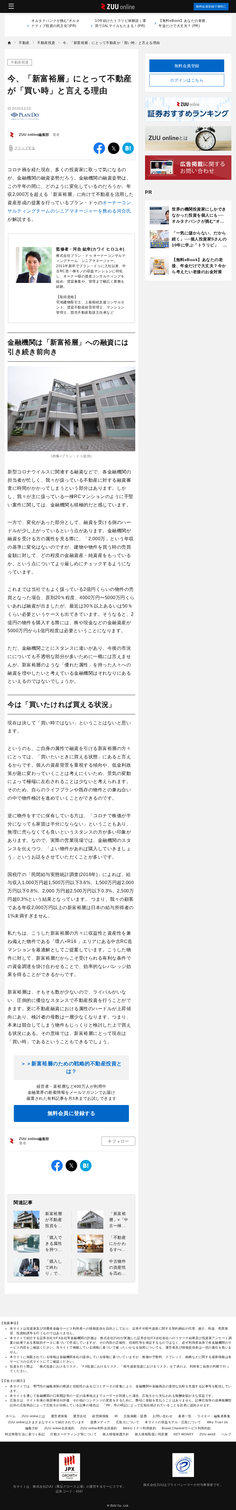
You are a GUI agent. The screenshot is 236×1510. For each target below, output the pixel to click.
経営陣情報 (100, 1416)
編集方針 (32, 1428)
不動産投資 (20, 62)
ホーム (11, 1416)
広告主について (127, 1422)
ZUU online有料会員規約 (98, 1428)
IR (116, 1416)
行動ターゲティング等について (73, 1434)
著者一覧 (184, 1416)
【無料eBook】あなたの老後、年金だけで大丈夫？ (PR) (184, 23)
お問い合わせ (162, 1416)
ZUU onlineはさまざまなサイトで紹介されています (46, 1422)
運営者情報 (59, 1416)
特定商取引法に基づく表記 (25, 1434)
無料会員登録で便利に (211, 6)
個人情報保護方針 (115, 1434)
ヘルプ (226, 1434)
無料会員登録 (186, 65)
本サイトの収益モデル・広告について (173, 1422)
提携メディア (100, 1422)
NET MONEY (184, 1434)
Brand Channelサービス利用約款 (186, 1428)
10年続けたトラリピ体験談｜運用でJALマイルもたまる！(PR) (120, 26)
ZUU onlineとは (33, 1416)
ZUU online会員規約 (59, 1428)
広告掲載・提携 (135, 1416)
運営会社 (79, 1416)
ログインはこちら (186, 80)
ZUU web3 (207, 1434)
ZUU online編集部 (34, 135)
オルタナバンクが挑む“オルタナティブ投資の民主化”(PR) (55, 26)
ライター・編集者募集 (213, 1416)
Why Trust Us (217, 1422)
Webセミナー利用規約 (139, 1428)
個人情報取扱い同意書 (151, 1434)
